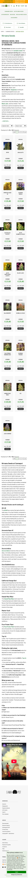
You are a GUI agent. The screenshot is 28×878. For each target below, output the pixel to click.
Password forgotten (6, 844)
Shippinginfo (5, 806)
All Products (4, 810)
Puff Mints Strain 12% (8, 2)
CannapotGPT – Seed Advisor (8, 833)
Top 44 (24, 658)
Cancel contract (5, 850)
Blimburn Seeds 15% (20, 2)
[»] (25, 132)
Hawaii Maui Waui (9, 599)
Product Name (19, 125)
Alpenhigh (4, 859)
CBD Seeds (12, 14)
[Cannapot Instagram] (3, 867)
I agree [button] (16, 872)
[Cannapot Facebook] (5, 867)
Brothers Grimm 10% (20, 0)
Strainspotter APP (6, 827)
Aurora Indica (6, 550)
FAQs (3, 848)
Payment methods (6, 808)
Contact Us (4, 846)
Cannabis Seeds (9, 11)
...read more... (5, 121)
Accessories (14, 17)
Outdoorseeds (5, 14)
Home (2, 31)
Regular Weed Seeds (21, 14)
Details (7, 167)
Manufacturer (5, 125)
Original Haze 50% (8, 0)
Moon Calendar (5, 814)
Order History (5, 842)
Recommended (5, 823)
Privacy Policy (5, 829)
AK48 (5, 510)
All (14, 132)
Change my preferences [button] (16, 874)
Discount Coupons (6, 825)
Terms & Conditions (6, 831)
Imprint (3, 812)
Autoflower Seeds (18, 11)
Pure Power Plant (9, 626)
